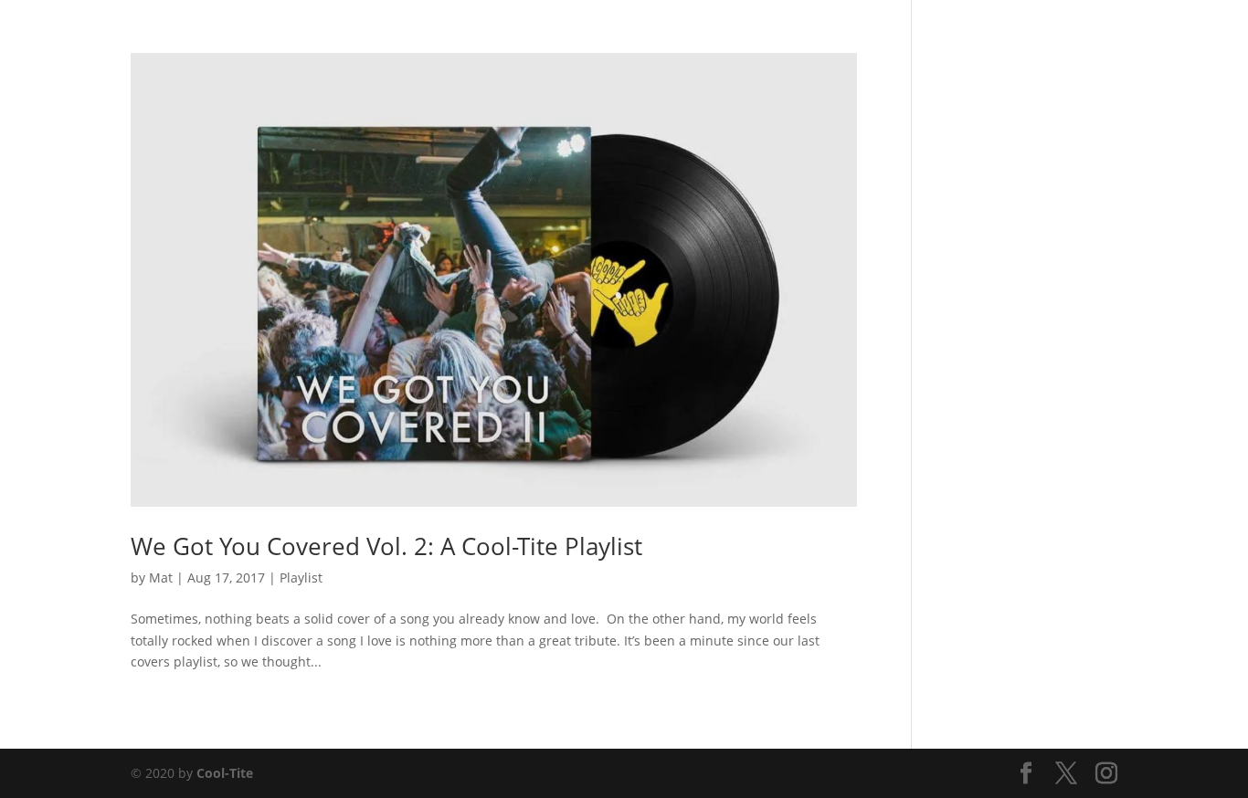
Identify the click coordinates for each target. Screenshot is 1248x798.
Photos (752, 37)
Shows (815, 37)
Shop (943, 37)
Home (691, 37)
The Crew (1008, 37)
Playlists (881, 37)
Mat (161, 577)
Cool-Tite (224, 773)
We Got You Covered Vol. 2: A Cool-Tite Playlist (386, 546)
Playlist (301, 577)
